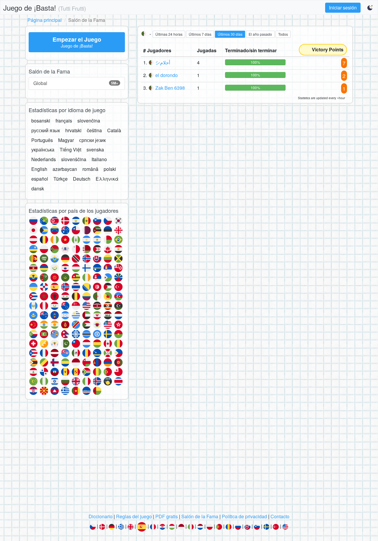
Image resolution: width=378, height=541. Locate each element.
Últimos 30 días (230, 34)
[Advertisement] (189, 458)
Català (114, 130)
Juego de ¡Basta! (44, 7)
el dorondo (166, 75)
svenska (95, 149)
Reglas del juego (134, 516)
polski (110, 169)
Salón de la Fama (199, 516)
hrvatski (73, 130)
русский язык (45, 130)
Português (42, 140)
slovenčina (88, 120)
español (39, 178)
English (39, 169)
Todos (283, 34)
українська (42, 149)
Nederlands (43, 159)
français (64, 120)
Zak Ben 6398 (170, 87)
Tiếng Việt (70, 149)
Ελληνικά (107, 178)
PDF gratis (166, 516)
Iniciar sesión (343, 7)
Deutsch (81, 178)
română (90, 169)
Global (75, 83)
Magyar (66, 140)
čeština (94, 130)
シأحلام (162, 62)
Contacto (280, 516)
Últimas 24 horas (169, 34)
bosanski (40, 120)
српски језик (92, 140)
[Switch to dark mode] (370, 7)
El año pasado (260, 34)
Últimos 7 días (200, 34)
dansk (37, 188)
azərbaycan (65, 169)
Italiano (99, 159)
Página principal (44, 20)
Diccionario (101, 516)
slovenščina (73, 159)
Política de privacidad (244, 516)
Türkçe (60, 178)
